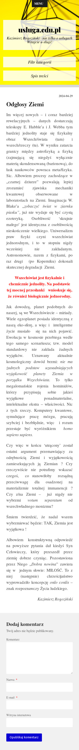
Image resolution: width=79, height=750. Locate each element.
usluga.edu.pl (39, 29)
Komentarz (12, 639)
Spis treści (39, 75)
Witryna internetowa (18, 715)
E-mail (11, 697)
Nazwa (11, 679)
